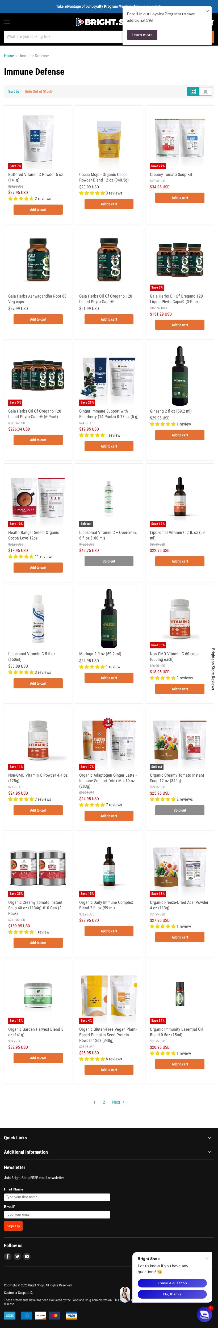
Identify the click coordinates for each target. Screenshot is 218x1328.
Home (9, 56)
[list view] (205, 91)
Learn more (142, 34)
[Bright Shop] (109, 22)
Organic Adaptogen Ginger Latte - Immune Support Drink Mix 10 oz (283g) (108, 781)
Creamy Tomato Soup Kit (171, 174)
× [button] (207, 11)
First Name (13, 1189)
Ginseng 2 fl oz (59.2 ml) (171, 411)
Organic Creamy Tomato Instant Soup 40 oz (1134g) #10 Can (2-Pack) (35, 908)
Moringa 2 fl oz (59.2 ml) (100, 653)
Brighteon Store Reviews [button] (213, 669)
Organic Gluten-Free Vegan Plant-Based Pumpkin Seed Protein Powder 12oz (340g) (108, 1035)
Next (116, 1102)
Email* (9, 1207)
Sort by (13, 91)
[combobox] (102, 37)
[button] (204, 1314)
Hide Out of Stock (38, 91)
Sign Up (13, 1226)
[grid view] (193, 91)
